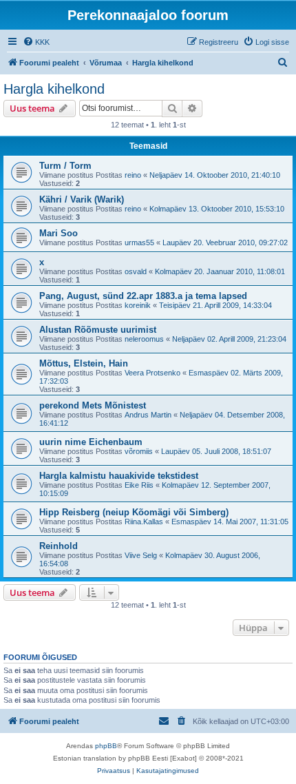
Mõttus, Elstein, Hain (83, 363)
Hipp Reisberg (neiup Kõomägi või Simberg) (134, 512)
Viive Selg (141, 555)
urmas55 (139, 242)
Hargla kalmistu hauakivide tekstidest (118, 476)
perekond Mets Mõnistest (92, 405)
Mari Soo (58, 233)
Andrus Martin (148, 415)
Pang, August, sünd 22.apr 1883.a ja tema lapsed (143, 296)
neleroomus (144, 339)
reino (133, 175)
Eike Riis (139, 485)
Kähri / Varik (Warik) (81, 199)
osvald (136, 271)
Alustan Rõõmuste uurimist (97, 329)
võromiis (139, 451)
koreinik (138, 305)
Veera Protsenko (152, 373)
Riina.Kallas (144, 521)
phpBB (106, 746)
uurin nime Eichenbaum (90, 442)
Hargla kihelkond (54, 88)
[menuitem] (36, 42)
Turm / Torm (65, 166)
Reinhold (58, 546)
